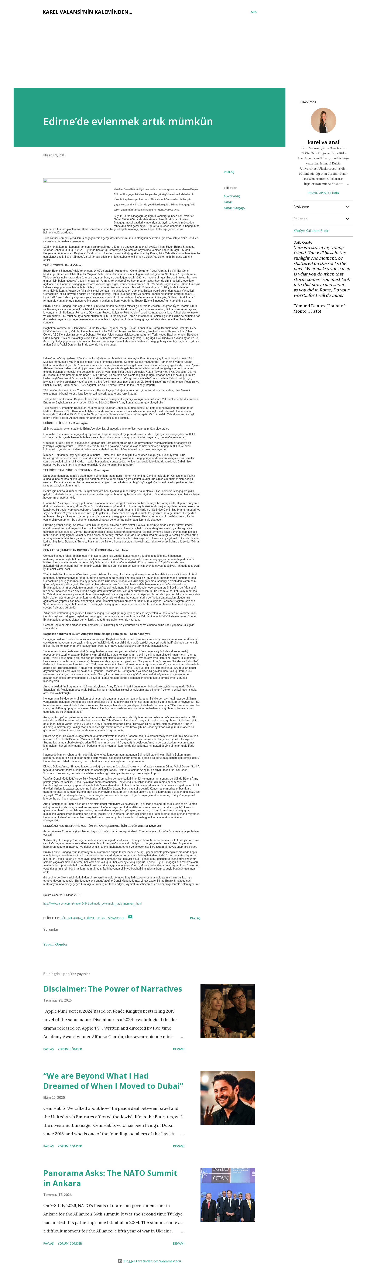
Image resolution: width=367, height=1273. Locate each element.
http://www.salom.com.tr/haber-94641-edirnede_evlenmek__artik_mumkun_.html (92, 903)
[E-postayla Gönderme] (130, 918)
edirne (228, 202)
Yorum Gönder (55, 944)
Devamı (178, 1049)
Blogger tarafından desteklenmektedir (152, 1261)
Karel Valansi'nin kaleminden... (87, 11)
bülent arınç (232, 196)
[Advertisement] (183, 56)
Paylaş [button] (229, 172)
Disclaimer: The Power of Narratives (112, 989)
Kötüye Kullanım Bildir (311, 230)
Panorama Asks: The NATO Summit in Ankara (110, 1178)
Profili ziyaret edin (323, 193)
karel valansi (323, 142)
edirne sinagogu (234, 208)
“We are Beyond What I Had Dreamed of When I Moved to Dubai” (113, 1081)
